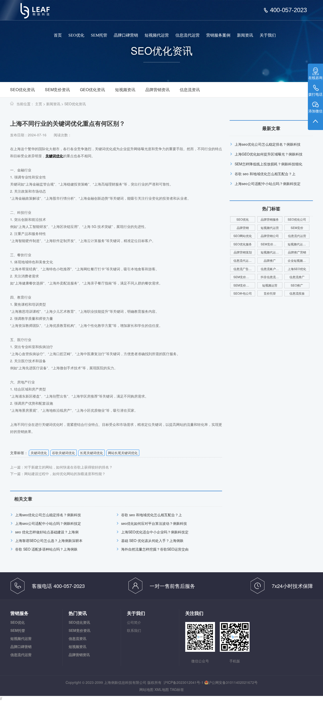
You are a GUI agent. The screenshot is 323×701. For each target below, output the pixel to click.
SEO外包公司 (242, 293)
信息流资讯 (190, 89)
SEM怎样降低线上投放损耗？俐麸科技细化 (268, 163)
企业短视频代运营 (298, 260)
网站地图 (146, 689)
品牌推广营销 (297, 252)
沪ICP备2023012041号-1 (183, 682)
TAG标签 (177, 689)
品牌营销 (243, 227)
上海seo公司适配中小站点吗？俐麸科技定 (48, 523)
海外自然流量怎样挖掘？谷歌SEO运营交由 (155, 549)
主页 (38, 103)
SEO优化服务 (242, 244)
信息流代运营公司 (244, 260)
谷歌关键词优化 (63, 452)
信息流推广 (297, 277)
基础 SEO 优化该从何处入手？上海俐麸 (152, 540)
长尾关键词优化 (91, 452)
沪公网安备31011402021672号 (233, 682)
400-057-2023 (288, 10)
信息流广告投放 (244, 269)
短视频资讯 (125, 89)
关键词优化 (39, 452)
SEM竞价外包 (242, 277)
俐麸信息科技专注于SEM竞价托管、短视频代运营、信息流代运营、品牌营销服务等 (38, 12)
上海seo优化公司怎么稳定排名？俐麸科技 (48, 514)
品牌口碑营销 (126, 35)
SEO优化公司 (297, 219)
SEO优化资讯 (22, 89)
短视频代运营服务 (271, 252)
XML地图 (161, 689)
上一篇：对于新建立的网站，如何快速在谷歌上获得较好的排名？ (61, 467)
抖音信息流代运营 (271, 277)
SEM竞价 (297, 227)
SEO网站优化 (242, 235)
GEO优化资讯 (92, 89)
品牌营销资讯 (157, 89)
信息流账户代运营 (271, 269)
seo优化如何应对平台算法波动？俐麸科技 (154, 523)
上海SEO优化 (297, 269)
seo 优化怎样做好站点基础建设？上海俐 (46, 531)
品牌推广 (270, 260)
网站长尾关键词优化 (123, 452)
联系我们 (134, 630)
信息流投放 (297, 293)
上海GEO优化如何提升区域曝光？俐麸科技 (269, 154)
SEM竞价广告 (242, 285)
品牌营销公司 (270, 235)
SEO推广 (297, 285)
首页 (58, 35)
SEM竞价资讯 (57, 89)
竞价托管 (270, 293)
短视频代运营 (157, 35)
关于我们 (268, 35)
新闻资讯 (245, 35)
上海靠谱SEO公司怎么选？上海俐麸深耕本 (49, 540)
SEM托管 (99, 35)
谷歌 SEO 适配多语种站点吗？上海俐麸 (46, 549)
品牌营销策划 (243, 252)
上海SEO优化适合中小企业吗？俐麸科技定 (155, 531)
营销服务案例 (218, 35)
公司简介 (134, 622)
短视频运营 (269, 285)
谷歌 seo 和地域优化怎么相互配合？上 (151, 514)
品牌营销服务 (270, 219)
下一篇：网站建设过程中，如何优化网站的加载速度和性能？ (57, 473)
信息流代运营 (187, 35)
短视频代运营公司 (298, 244)
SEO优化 (76, 35)
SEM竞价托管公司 (271, 244)
